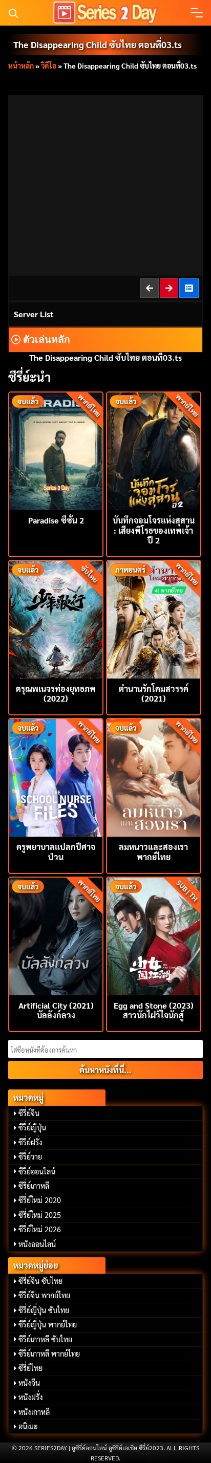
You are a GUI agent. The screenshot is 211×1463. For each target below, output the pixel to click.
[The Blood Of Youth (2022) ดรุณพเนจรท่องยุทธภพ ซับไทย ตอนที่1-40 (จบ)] (55, 618)
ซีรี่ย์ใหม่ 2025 (39, 1214)
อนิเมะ (28, 1426)
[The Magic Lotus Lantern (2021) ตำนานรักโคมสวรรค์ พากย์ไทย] (153, 618)
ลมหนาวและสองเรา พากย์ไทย (153, 851)
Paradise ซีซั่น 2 (56, 520)
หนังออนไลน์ (37, 1244)
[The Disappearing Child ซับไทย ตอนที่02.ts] (150, 287)
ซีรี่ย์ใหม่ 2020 (39, 1200)
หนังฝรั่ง (30, 1397)
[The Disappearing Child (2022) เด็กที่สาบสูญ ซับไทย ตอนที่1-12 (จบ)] (189, 287)
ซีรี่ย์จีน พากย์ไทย (44, 1295)
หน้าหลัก (21, 65)
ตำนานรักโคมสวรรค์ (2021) (153, 693)
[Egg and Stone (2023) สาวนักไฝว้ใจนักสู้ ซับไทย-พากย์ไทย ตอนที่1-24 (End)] (153, 935)
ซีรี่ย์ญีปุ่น (32, 1127)
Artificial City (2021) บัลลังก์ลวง (56, 1010)
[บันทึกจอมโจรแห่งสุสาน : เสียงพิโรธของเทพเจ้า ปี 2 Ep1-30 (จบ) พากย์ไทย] (153, 450)
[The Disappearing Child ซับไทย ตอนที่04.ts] (169, 287)
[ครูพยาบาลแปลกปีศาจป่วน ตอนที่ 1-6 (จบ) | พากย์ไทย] (55, 776)
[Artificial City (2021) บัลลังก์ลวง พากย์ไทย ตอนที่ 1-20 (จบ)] (55, 935)
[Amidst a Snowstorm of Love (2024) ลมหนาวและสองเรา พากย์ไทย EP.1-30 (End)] (153, 776)
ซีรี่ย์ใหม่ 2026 (39, 1229)
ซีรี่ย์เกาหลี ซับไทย (45, 1339)
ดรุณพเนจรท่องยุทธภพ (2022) (56, 693)
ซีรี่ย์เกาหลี (33, 1185)
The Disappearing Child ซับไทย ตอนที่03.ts (97, 44)
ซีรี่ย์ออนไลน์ (36, 1171)
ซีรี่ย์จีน (28, 1113)
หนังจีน (29, 1382)
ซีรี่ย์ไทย (30, 1367)
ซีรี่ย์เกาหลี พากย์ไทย (49, 1353)
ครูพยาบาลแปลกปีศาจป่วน (55, 851)
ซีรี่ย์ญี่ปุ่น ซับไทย (43, 1310)
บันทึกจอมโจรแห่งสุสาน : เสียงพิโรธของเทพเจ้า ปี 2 (154, 530)
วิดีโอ (48, 65)
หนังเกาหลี (34, 1411)
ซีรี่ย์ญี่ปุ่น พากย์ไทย (47, 1324)
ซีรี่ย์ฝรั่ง (30, 1142)
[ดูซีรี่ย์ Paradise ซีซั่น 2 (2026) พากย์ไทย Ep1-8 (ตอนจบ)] (55, 450)
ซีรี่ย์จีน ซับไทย (40, 1280)
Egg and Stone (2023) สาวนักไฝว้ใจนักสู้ (154, 1010)
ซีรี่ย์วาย (30, 1156)
